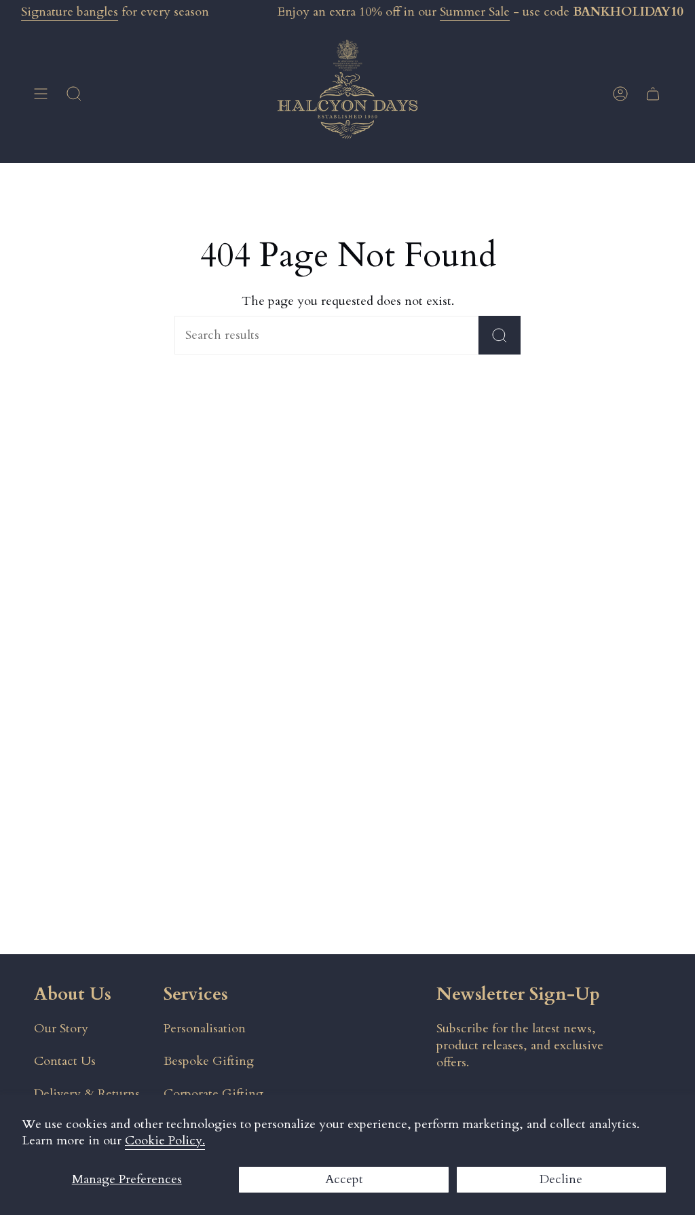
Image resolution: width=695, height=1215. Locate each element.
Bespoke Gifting (209, 1061)
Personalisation (205, 1028)
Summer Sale (475, 11)
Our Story (61, 1028)
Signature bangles (69, 11)
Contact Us (65, 1061)
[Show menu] (41, 93)
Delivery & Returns (87, 1093)
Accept (344, 1179)
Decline (561, 1179)
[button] (74, 93)
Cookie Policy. (165, 1140)
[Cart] (653, 93)
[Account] (620, 93)
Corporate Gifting (213, 1093)
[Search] (499, 335)
